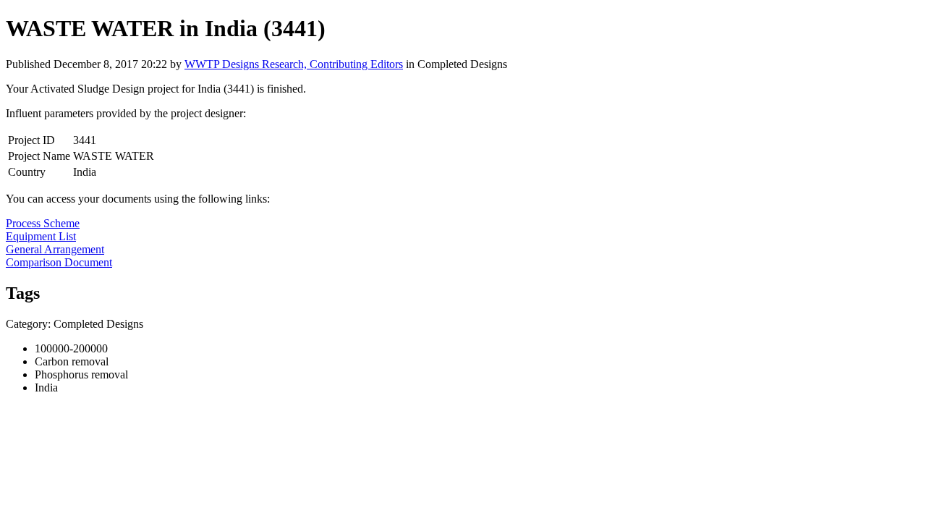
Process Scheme (43, 223)
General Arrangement (55, 249)
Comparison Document (59, 262)
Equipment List (41, 236)
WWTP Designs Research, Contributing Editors (293, 64)
